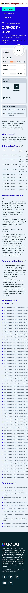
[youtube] (5, 583)
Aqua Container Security (10, 545)
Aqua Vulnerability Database (12, 4)
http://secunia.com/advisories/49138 (14, 490)
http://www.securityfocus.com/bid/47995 (15, 502)
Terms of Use (13, 571)
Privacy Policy (5, 571)
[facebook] (5, 577)
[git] (11, 583)
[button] (26, 3)
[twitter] (11, 577)
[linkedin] (17, 577)
